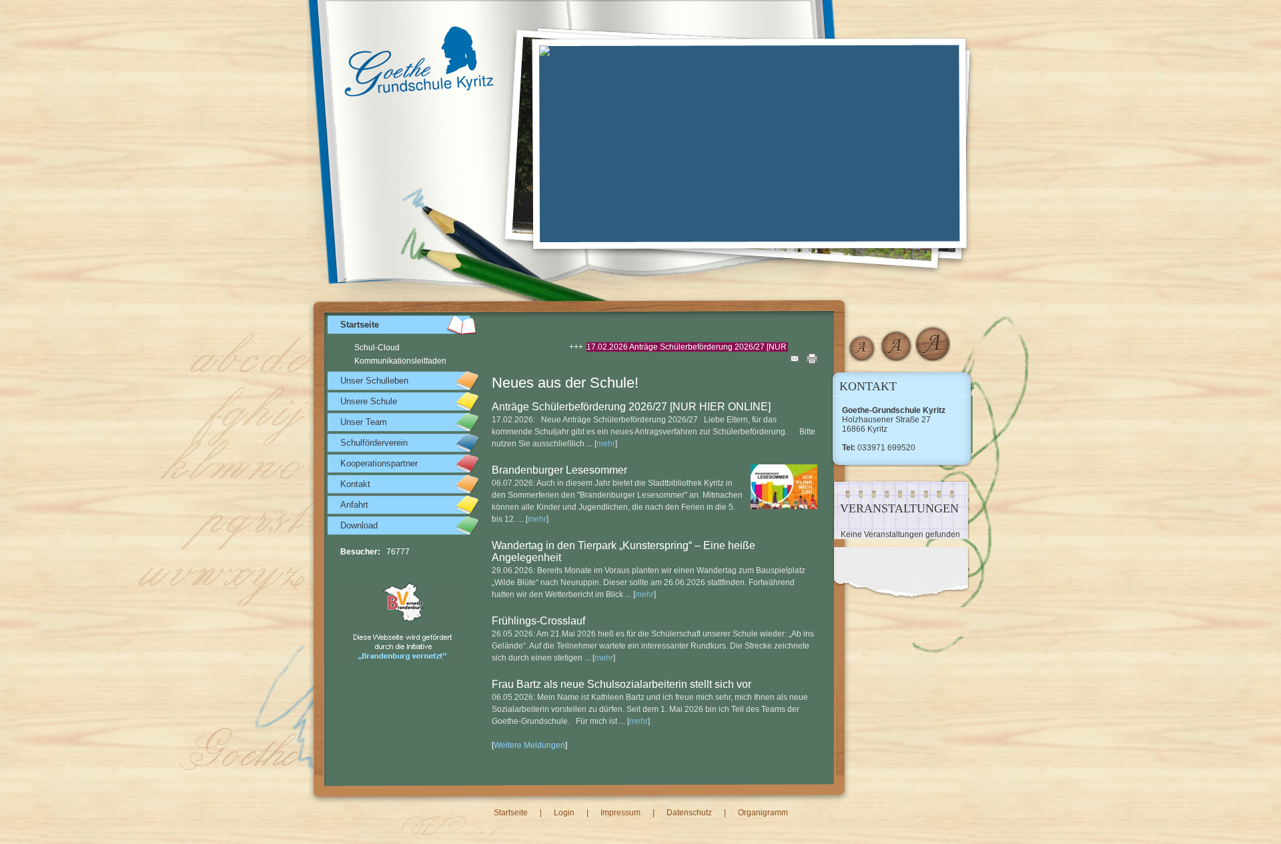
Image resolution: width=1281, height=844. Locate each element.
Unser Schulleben (374, 381)
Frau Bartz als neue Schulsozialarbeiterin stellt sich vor (621, 684)
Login (564, 812)
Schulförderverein (374, 443)
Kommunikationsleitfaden (400, 361)
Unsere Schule (368, 401)
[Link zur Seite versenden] (793, 361)
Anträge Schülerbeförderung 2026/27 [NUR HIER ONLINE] (631, 406)
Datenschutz (689, 812)
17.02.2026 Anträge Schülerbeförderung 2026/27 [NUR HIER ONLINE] (674, 347)
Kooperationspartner (379, 463)
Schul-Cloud (377, 347)
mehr (605, 443)
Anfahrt (354, 505)
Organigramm (763, 812)
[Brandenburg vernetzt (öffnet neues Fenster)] (403, 659)
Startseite (359, 325)
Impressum (620, 812)
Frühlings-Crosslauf (538, 620)
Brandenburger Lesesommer (559, 470)
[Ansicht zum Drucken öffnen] (812, 361)
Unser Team (363, 422)
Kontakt (355, 484)
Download (359, 525)
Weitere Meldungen (529, 745)
